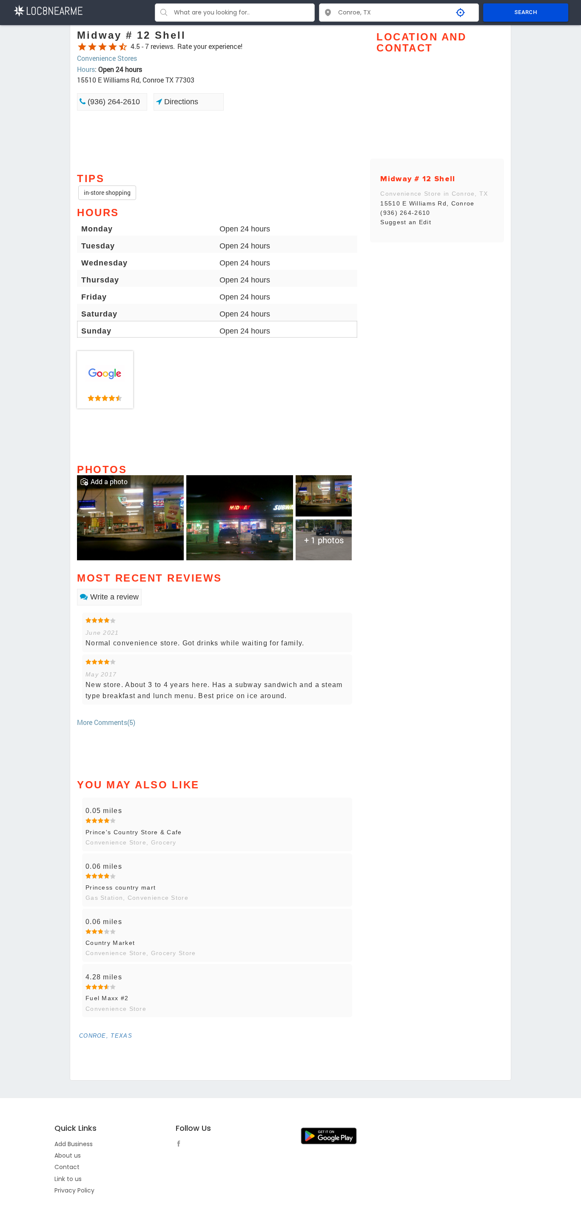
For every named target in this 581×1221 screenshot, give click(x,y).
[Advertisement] (217, 141)
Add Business (73, 1144)
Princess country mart (120, 887)
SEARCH (525, 12)
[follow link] (181, 1144)
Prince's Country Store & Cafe (133, 832)
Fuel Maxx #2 (107, 998)
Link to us (68, 1179)
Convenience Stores (107, 58)
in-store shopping (107, 192)
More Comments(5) (106, 722)
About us (67, 1155)
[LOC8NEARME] (48, 10)
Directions (180, 101)
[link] (105, 380)
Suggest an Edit (405, 222)
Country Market (110, 942)
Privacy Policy (74, 1190)
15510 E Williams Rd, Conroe (427, 203)
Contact (67, 1167)
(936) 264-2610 (112, 101)
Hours (86, 69)
